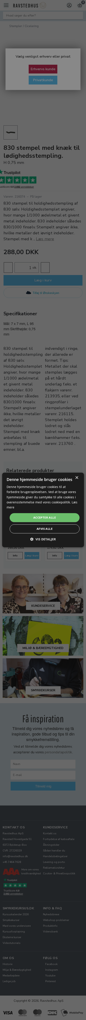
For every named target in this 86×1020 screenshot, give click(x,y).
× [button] (76, 477)
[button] (43, 539)
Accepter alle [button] (44, 517)
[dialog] (43, 510)
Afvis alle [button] (44, 529)
